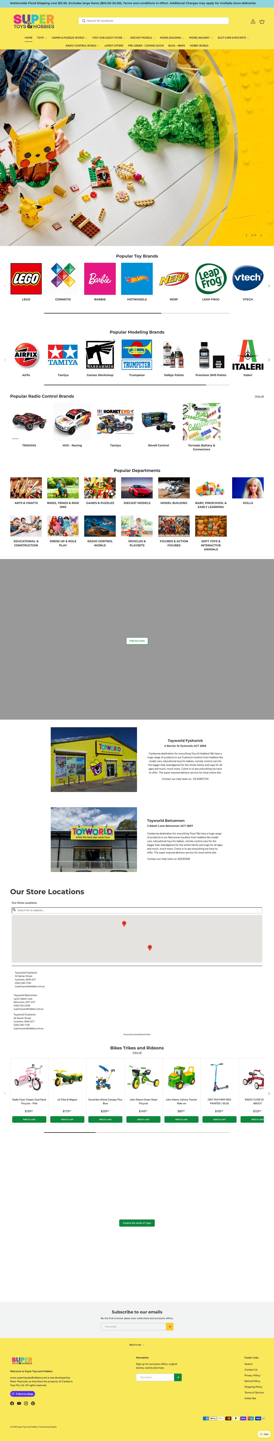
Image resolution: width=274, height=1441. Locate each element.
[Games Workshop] (100, 355)
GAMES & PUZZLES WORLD (68, 37)
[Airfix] (26, 355)
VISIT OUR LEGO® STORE (107, 37)
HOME (28, 37)
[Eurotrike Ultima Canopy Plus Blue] (105, 1077)
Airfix (26, 375)
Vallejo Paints (174, 375)
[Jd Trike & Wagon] (67, 1077)
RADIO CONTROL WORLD (81, 45)
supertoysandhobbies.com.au (30, 986)
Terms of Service (254, 1392)
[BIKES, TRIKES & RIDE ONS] (63, 487)
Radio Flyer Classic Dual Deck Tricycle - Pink (29, 1101)
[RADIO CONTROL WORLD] (100, 526)
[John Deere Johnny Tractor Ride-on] (181, 1077)
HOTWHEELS (137, 299)
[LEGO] (26, 279)
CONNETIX (63, 299)
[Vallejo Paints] (174, 355)
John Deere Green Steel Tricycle (143, 1101)
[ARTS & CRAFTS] (26, 487)
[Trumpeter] (137, 355)
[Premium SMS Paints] (211, 355)
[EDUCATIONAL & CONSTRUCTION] (26, 526)
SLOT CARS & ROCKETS (232, 37)
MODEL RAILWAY (199, 37)
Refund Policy (252, 1381)
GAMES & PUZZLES (100, 503)
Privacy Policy (253, 1375)
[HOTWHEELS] (137, 279)
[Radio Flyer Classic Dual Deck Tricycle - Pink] (29, 1077)
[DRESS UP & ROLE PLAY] (63, 526)
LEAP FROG (211, 299)
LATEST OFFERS (113, 45)
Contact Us (251, 1369)
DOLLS (248, 503)
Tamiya (63, 375)
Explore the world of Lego (137, 1223)
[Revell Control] (158, 422)
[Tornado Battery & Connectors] (202, 422)
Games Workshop (100, 375)
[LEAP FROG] (211, 279)
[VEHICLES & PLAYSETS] (137, 526)
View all (259, 396)
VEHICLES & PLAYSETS (137, 543)
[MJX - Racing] (72, 422)
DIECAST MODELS (141, 37)
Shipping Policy (253, 1386)
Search (249, 1363)
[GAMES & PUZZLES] (100, 487)
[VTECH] (248, 279)
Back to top (135, 1344)
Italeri (248, 375)
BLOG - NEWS (176, 45)
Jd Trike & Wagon (67, 1099)
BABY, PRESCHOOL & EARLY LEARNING (211, 505)
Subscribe (250, 1398)
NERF (174, 299)
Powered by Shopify (48, 1427)
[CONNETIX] (63, 279)
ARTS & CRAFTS (26, 503)
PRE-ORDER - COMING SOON (146, 45)
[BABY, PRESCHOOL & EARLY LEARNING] (211, 487)
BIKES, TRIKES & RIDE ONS (63, 505)
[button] (150, 948)
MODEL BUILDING (170, 37)
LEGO (26, 299)
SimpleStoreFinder (142, 1034)
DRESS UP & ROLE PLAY (63, 543)
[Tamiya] (63, 355)
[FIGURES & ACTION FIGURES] (174, 526)
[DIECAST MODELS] (137, 487)
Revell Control (158, 445)
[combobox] (153, 20)
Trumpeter (137, 375)
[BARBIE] (100, 279)
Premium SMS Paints (211, 375)
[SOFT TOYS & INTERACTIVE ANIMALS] (211, 526)
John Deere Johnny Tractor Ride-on (181, 1101)
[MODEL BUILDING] (174, 487)
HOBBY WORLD (199, 45)
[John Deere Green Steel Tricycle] (143, 1077)
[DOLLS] (248, 487)
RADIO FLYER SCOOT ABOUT (257, 1101)
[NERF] (174, 279)
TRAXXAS (29, 445)
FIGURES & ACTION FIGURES (174, 543)
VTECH (248, 299)
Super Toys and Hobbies (27, 1427)
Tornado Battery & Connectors (201, 447)
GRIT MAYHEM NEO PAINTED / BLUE (219, 1101)
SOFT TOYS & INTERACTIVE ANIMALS (211, 545)
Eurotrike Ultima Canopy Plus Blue (105, 1101)
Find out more (137, 640)
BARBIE (100, 299)
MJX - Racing (72, 445)
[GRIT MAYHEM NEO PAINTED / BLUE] (219, 1077)
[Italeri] (248, 355)
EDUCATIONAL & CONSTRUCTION (26, 543)
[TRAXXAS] (29, 422)
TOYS (40, 37)
